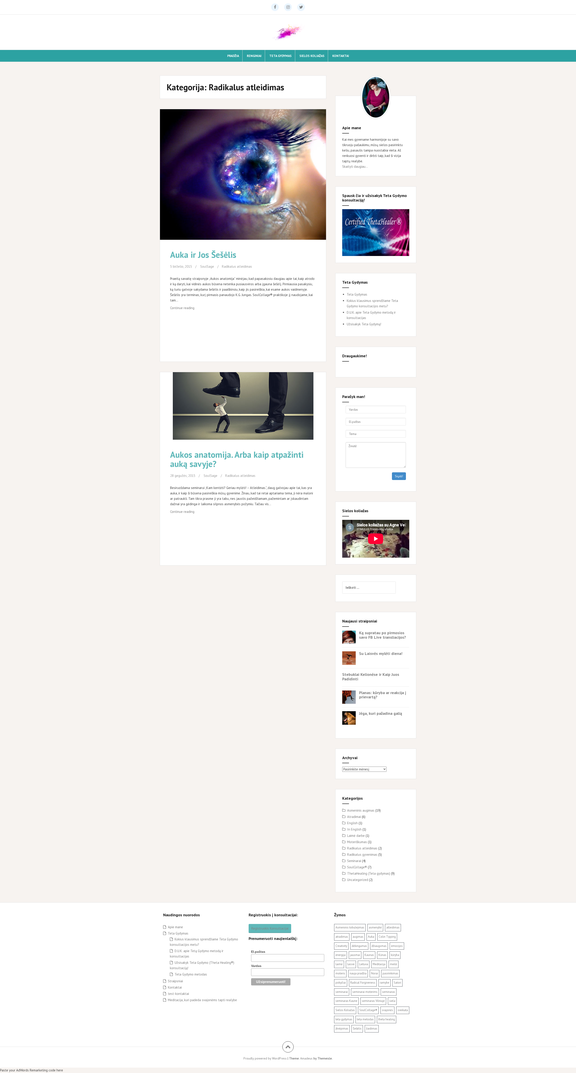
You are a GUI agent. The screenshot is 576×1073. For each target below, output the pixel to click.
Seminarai (354, 861)
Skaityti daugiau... (355, 166)
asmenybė (375, 927)
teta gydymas (343, 1019)
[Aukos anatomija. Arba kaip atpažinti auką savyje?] (242, 411)
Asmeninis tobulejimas (349, 927)
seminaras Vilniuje (373, 1001)
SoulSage (207, 266)
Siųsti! (399, 476)
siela (392, 1001)
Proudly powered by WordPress (265, 1058)
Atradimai (354, 817)
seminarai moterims (365, 992)
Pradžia (233, 56)
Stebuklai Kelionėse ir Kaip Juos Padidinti (370, 676)
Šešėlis (357, 1028)
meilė (393, 964)
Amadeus (306, 1058)
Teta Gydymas (280, 56)
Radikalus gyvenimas (362, 854)
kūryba (395, 955)
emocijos (397, 946)
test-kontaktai (178, 994)
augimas (358, 937)
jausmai (355, 955)
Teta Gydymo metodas (191, 974)
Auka (371, 937)
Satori (397, 983)
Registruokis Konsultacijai (269, 928)
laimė (339, 964)
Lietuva (363, 964)
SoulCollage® (357, 867)
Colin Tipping (387, 937)
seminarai (341, 992)
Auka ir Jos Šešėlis (203, 254)
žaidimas (371, 1028)
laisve (351, 964)
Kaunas (369, 955)
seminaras (388, 992)
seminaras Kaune (346, 1001)
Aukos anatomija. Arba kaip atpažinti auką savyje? (237, 459)
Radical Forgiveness (362, 983)
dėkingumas (359, 946)
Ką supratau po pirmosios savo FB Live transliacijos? (382, 635)
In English (354, 829)
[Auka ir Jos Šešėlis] (242, 174)
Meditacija (379, 964)
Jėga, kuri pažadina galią (380, 713)
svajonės (387, 1010)
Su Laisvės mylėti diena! (380, 653)
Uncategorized (357, 880)
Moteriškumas (357, 842)
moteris (340, 973)
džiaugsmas (379, 946)
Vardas (256, 966)
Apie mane (175, 927)
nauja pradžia (358, 973)
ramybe (384, 983)
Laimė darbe (356, 835)
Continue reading (187, 309)
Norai (374, 973)
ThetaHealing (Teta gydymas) (368, 873)
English (352, 823)
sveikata (403, 1010)
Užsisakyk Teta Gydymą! (364, 324)
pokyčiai (340, 983)
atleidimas (393, 927)
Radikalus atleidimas (237, 266)
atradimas (341, 937)
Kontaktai (340, 56)
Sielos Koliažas (311, 56)
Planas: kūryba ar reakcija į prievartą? (382, 695)
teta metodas (365, 1019)
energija (340, 955)
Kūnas (382, 955)
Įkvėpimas (341, 1028)
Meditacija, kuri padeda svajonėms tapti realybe (202, 1000)
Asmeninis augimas (360, 810)
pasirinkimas (390, 973)
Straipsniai (175, 981)
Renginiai (254, 56)
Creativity (341, 946)
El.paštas (258, 951)
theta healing (386, 1019)
